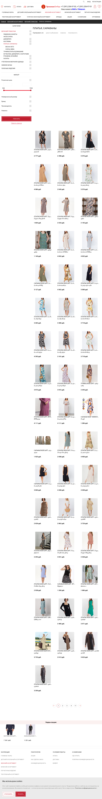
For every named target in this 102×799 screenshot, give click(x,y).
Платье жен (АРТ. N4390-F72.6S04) (69, 216)
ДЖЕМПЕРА (7, 39)
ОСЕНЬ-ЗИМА (9, 49)
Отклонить (8, 794)
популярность (72, 33)
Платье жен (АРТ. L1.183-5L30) (68, 350)
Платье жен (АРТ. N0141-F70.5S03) (69, 450)
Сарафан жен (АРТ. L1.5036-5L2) (45, 484)
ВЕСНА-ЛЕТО (9, 47)
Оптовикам (96, 17)
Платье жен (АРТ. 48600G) (67, 149)
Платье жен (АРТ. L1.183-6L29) (68, 316)
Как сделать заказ (37, 759)
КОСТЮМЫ (7, 41)
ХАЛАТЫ (6, 58)
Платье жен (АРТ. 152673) (66, 617)
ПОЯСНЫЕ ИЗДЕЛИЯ (8, 68)
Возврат (55, 763)
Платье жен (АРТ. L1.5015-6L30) (68, 383)
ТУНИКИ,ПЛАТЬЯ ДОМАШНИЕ (13, 51)
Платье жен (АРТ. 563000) (43, 550)
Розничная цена (6, 80)
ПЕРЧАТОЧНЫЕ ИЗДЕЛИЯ (92, 12)
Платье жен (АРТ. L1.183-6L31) (45, 316)
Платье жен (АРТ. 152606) (43, 684)
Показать (16, 119)
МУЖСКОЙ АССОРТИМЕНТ (73, 12)
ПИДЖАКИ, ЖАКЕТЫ (10, 34)
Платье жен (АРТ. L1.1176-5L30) (45, 350)
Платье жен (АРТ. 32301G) (43, 149)
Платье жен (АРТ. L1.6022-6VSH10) (69, 250)
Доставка (56, 759)
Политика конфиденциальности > (86, 788)
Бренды (59, 17)
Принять (21, 794)
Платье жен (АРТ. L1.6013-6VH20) (46, 183)
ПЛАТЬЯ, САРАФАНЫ (10, 44)
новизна (63, 33)
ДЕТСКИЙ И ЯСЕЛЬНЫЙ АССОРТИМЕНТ (29, 12)
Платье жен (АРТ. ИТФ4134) (44, 417)
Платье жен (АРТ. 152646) (90, 617)
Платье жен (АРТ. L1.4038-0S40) (68, 517)
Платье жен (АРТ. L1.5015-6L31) (45, 383)
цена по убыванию (52, 33)
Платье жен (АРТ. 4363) (42, 250)
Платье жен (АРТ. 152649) (66, 651)
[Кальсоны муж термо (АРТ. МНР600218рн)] (30, 726)
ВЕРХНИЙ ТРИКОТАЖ (8, 31)
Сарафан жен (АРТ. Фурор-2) (67, 584)
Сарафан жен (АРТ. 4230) (43, 450)
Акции (69, 17)
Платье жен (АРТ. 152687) (43, 517)
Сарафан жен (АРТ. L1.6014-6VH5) (46, 283)
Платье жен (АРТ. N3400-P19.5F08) (46, 216)
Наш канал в (68, 9)
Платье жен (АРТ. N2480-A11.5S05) (69, 550)
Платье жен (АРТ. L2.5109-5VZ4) (68, 417)
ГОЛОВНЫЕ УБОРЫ (8, 12)
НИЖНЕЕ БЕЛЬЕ (6, 65)
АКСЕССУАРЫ (8, 36)
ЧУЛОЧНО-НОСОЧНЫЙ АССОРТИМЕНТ (38, 17)
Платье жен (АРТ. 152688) (90, 517)
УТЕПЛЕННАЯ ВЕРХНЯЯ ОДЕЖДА (12, 62)
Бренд (3, 101)
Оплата (55, 755)
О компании (82, 17)
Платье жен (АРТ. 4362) (89, 216)
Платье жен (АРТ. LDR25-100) (44, 617)
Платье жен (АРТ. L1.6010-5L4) (68, 183)
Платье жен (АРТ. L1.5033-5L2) (68, 484)
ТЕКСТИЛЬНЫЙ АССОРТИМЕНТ (11, 17)
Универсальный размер (9, 97)
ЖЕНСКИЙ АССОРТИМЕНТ (53, 12)
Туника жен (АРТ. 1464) (89, 383)
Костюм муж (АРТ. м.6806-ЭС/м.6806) (16, 736)
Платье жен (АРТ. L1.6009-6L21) (68, 283)
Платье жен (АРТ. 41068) (90, 651)
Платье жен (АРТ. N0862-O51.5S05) (46, 584)
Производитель (6, 106)
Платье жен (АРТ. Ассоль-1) (91, 584)
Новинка (4, 110)
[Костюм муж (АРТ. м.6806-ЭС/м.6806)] (10, 726)
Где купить (76, 755)
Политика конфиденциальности (83, 759)
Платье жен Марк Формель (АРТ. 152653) (49, 651)
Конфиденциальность (38, 763)
